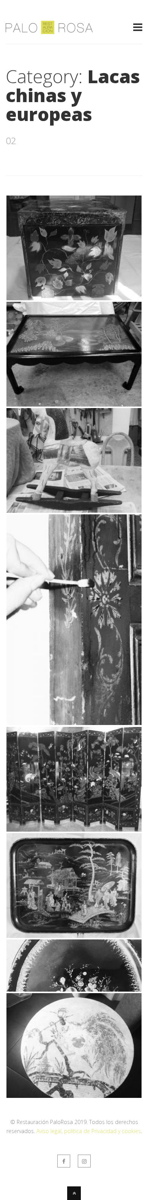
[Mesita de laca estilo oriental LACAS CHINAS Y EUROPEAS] (74, 404)
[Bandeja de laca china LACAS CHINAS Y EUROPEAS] (74, 935)
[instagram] (84, 1161)
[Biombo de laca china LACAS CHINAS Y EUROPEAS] (74, 829)
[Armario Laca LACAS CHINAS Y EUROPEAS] (74, 723)
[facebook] (63, 1161)
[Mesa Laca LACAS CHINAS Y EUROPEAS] (74, 1095)
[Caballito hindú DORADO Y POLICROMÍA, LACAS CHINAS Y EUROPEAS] (74, 510)
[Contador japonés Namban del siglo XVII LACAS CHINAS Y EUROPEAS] (74, 298)
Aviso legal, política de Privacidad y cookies (88, 1131)
